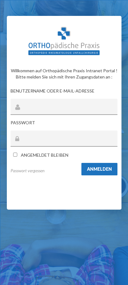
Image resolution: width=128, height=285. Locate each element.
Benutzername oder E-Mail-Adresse (52, 90)
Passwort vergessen (27, 170)
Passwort (23, 122)
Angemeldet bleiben (44, 155)
